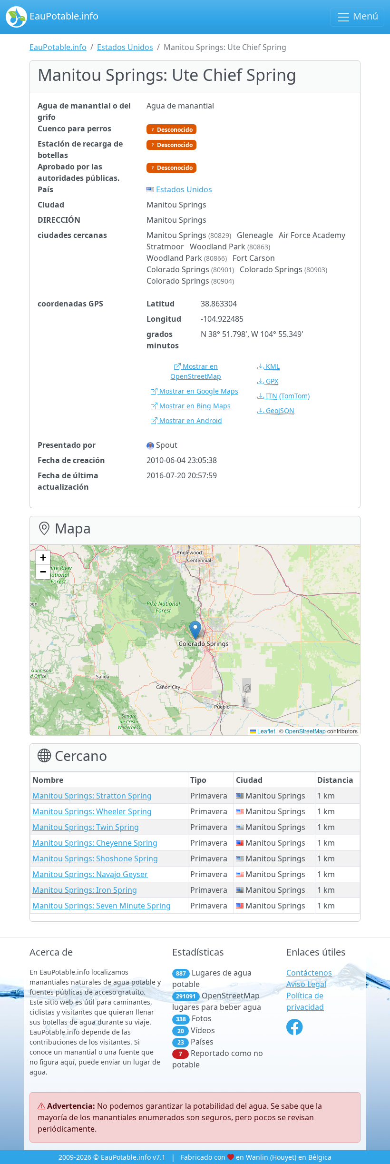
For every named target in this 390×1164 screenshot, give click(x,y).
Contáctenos (309, 972)
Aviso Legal (306, 984)
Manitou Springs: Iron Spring (84, 890)
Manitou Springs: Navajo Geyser (90, 874)
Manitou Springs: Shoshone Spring (95, 858)
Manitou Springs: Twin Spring (85, 827)
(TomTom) (288, 395)
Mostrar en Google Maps (197, 390)
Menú (364, 16)
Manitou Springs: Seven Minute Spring (101, 905)
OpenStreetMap (305, 731)
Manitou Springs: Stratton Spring (92, 795)
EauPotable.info (62, 16)
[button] (195, 630)
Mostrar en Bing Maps (194, 405)
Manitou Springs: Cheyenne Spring (94, 843)
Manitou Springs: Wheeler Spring (92, 811)
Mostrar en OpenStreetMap (195, 371)
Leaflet (265, 731)
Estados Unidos (125, 47)
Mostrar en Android (189, 420)
